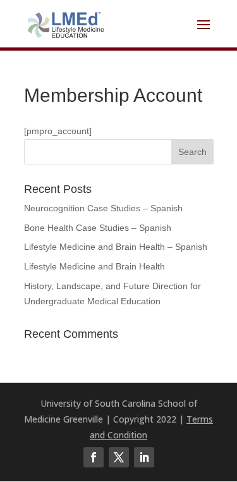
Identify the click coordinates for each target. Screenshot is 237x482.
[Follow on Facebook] (93, 457)
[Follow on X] (119, 457)
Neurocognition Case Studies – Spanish (103, 208)
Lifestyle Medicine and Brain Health (94, 266)
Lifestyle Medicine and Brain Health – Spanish (115, 247)
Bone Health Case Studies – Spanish (97, 228)
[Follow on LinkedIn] (144, 457)
